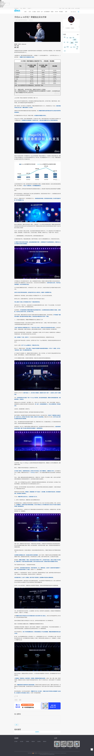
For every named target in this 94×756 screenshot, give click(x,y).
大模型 (70, 37)
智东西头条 (25, 20)
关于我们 (15, 741)
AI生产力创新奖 (77, 8)
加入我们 (21, 741)
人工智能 (34, 11)
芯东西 (66, 8)
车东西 (63, 8)
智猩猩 (69, 8)
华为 (71, 47)
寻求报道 (27, 741)
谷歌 (75, 39)
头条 (30, 11)
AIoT (42, 11)
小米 (64, 50)
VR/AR (56, 11)
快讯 (25, 11)
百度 (77, 48)
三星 (67, 42)
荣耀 (20, 699)
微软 (65, 47)
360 (67, 37)
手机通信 (61, 11)
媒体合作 (44, 741)
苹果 (73, 37)
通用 (72, 43)
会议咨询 (38, 741)
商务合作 (33, 741)
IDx (64, 42)
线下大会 (72, 8)
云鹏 (71, 24)
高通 (77, 46)
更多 (77, 34)
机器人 (52, 11)
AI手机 (16, 699)
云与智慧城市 (47, 11)
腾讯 (64, 37)
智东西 (60, 8)
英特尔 (68, 46)
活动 (66, 11)
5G (75, 44)
